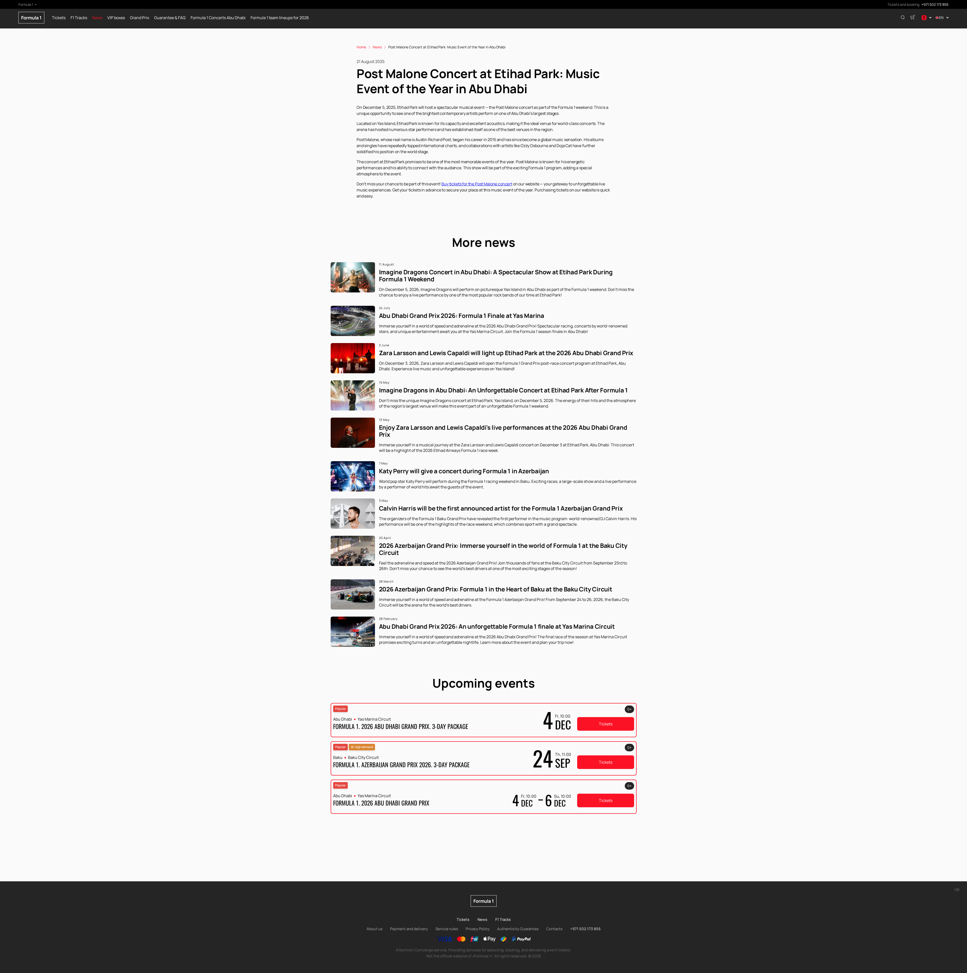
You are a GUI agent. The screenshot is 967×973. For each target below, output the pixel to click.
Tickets (58, 17)
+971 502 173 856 (935, 4)
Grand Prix (139, 17)
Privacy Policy (478, 928)
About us (375, 928)
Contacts (554, 928)
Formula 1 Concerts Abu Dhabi (218, 17)
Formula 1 (31, 18)
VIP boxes (116, 17)
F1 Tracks (79, 17)
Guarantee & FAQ (170, 17)
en (941, 17)
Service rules (446, 928)
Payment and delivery (409, 928)
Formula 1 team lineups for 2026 (280, 17)
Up (956, 889)
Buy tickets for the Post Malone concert (476, 184)
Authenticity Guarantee (518, 928)
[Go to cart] (913, 18)
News (97, 17)
